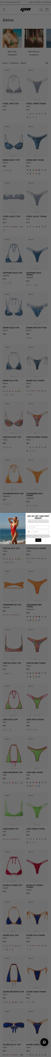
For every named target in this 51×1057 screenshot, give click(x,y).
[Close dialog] (49, 514)
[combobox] (29, 531)
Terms (47, 537)
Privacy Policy (43, 537)
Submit (38, 540)
